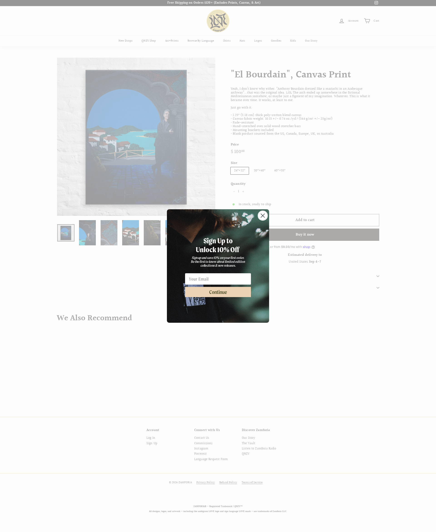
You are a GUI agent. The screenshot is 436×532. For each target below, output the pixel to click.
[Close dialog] (262, 215)
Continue (218, 292)
